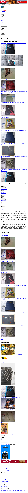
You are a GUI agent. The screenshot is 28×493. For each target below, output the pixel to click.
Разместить (2, 19)
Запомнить (2, 28)
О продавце (2, 201)
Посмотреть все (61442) (4, 171)
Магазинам (5, 474)
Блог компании (5, 465)
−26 (5, 193)
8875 (4, 192)
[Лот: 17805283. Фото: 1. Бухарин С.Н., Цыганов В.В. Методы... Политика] (8, 54)
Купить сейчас (2, 186)
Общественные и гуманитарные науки (14, 43)
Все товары (5, 201)
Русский (3, 209)
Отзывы (2, 193)
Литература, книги (6, 43)
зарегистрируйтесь (6, 444)
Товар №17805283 (24, 43)
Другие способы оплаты (5, 481)
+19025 (4, 193)
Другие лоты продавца (4, 66)
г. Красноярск (2, 43)
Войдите (2, 444)
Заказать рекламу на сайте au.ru (5, 459)
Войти (4, 31)
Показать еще (2, 435)
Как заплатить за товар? (7, 470)
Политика (20, 43)
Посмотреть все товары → (4, 189)
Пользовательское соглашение (4, 486)
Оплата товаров (3, 482)
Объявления (5, 473)
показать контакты (3, 187)
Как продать (5, 468)
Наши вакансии (6, 464)
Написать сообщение (3, 200)
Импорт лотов (5, 469)
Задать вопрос (2, 206)
